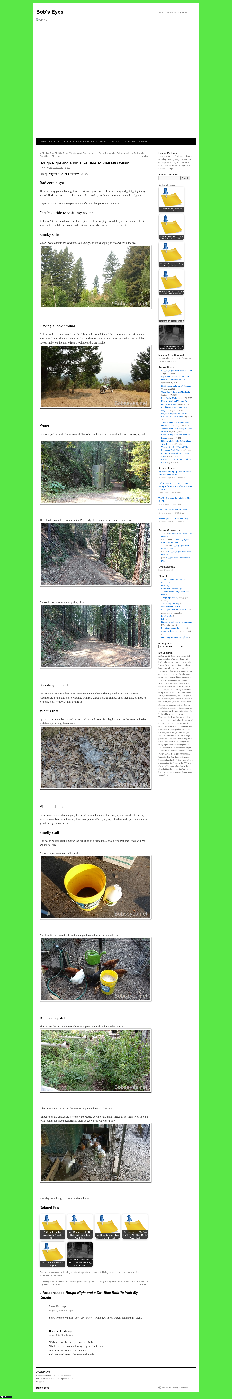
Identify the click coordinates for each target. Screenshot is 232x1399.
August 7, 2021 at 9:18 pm (61, 1310)
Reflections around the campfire (174, 628)
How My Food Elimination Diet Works (129, 141)
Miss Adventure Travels (171, 606)
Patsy (163, 618)
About (52, 141)
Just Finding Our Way (170, 603)
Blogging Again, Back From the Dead (176, 370)
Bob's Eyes (50, 11)
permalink (57, 1275)
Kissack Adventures (169, 631)
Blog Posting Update (169, 398)
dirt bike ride (93, 1272)
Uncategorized (69, 1272)
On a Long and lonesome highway (175, 637)
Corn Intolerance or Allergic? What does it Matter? (82, 141)
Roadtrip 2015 (167, 615)
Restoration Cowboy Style (171, 588)
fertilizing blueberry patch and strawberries (119, 1272)
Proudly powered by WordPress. (175, 1387)
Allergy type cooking (169, 597)
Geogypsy (165, 585)
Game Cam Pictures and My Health (175, 391)
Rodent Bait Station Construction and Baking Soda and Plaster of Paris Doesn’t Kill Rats (175, 486)
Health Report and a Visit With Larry (176, 385)
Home (43, 141)
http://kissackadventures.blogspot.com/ (176, 622)
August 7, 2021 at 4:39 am (61, 1335)
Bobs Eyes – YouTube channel (173, 609)
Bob (68, 167)
